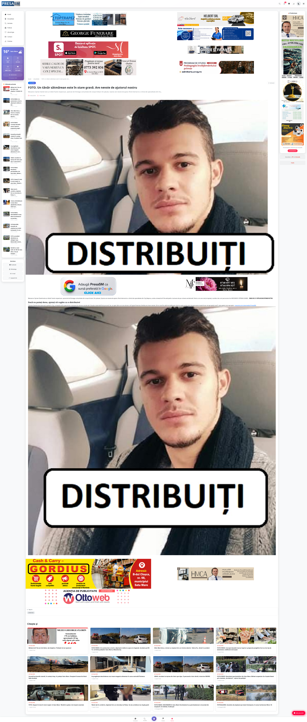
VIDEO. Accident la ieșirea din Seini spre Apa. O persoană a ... (16, 159)
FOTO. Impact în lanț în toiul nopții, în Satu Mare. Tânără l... (16, 181)
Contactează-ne (292, 150)
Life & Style (10, 32)
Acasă (9, 14)
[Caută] (279, 3)
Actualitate (10, 19)
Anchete (9, 23)
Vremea (9, 41)
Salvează (272, 83)
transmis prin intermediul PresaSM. (245, 305)
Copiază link (13, 278)
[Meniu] (303, 3)
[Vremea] (293, 3)
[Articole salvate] (289, 3)
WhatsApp (13, 269)
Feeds (292, 163)
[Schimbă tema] (299, 4)
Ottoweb (297, 157)
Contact (9, 37)
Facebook (13, 265)
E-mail (13, 273)
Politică (9, 28)
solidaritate (31, 612)
